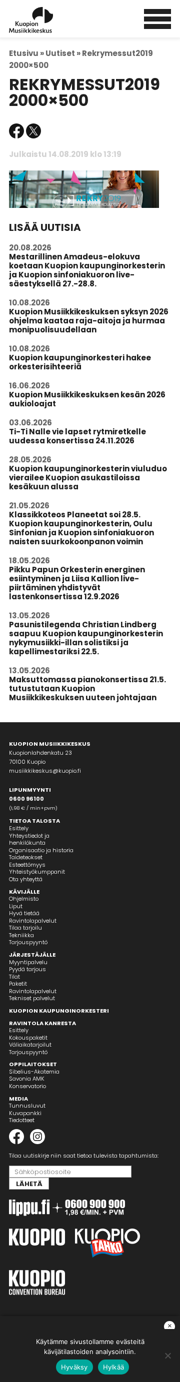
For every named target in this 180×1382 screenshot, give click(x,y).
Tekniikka (21, 935)
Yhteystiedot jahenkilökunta (29, 839)
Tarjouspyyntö (28, 942)
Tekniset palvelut (32, 998)
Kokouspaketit (28, 1038)
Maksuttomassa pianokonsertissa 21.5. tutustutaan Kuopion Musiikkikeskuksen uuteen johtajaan (87, 688)
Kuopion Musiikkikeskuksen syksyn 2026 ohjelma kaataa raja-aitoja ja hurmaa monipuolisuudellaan (88, 320)
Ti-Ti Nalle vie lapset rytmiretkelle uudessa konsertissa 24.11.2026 (77, 436)
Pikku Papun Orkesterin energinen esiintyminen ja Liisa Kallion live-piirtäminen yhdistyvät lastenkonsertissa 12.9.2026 (77, 583)
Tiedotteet (21, 1120)
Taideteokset (25, 857)
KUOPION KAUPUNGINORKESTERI (59, 1011)
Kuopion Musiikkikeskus (44, 20)
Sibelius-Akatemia (34, 1072)
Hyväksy (74, 1367)
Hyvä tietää (24, 913)
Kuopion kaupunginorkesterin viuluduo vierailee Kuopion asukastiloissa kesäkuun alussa (88, 477)
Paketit (18, 984)
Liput (15, 906)
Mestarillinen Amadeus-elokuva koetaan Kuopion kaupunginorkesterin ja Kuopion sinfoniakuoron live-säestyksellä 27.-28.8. (87, 270)
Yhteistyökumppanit (37, 872)
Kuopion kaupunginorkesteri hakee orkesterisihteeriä (80, 362)
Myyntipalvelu (28, 962)
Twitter (33, 130)
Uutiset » (63, 53)
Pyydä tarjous (27, 969)
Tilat (14, 977)
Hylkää (113, 1367)
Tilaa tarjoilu (25, 928)
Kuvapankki (25, 1113)
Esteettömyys (27, 865)
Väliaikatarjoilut (30, 1045)
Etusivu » (26, 53)
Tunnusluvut (27, 1106)
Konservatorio (27, 1086)
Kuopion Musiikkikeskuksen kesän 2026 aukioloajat (87, 399)
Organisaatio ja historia (41, 850)
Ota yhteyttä (25, 879)
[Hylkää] (167, 1356)
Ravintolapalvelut (32, 921)
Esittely (18, 828)
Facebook (16, 130)
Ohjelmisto (23, 899)
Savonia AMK (26, 1079)
